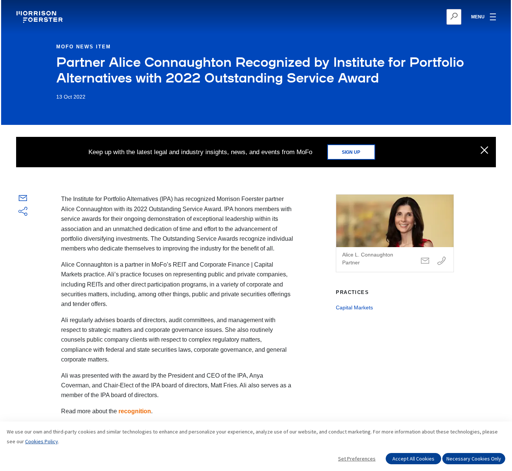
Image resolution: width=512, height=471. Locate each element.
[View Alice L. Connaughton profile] (395, 233)
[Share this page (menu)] (22, 211)
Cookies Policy (41, 441)
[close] (484, 150)
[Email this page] (22, 199)
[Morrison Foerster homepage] (40, 17)
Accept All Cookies (413, 458)
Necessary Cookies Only (473, 458)
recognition (134, 411)
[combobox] (417, 17)
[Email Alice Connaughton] (425, 261)
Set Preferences (357, 458)
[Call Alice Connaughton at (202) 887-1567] (441, 261)
